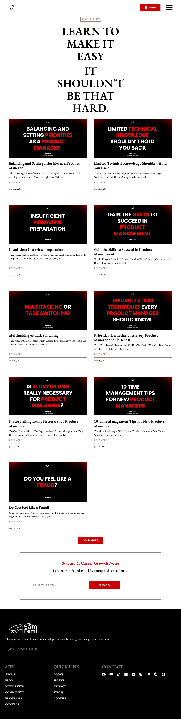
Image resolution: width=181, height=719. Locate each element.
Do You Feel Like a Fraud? (29, 507)
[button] (169, 7)
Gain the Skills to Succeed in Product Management (123, 251)
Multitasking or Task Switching (34, 335)
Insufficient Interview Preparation (36, 249)
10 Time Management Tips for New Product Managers (129, 423)
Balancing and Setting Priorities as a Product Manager (44, 165)
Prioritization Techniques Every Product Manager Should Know (126, 337)
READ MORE (15, 182)
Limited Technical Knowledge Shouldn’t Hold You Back (130, 165)
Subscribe (104, 585)
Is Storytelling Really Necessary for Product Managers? (43, 423)
